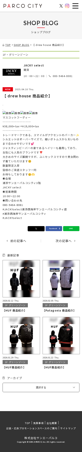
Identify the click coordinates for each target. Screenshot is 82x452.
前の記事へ (18, 240)
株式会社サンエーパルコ (41, 438)
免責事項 (38, 423)
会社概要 (52, 423)
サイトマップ (68, 428)
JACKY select (34, 65)
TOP (27, 423)
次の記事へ (64, 240)
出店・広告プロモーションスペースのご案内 (31, 428)
